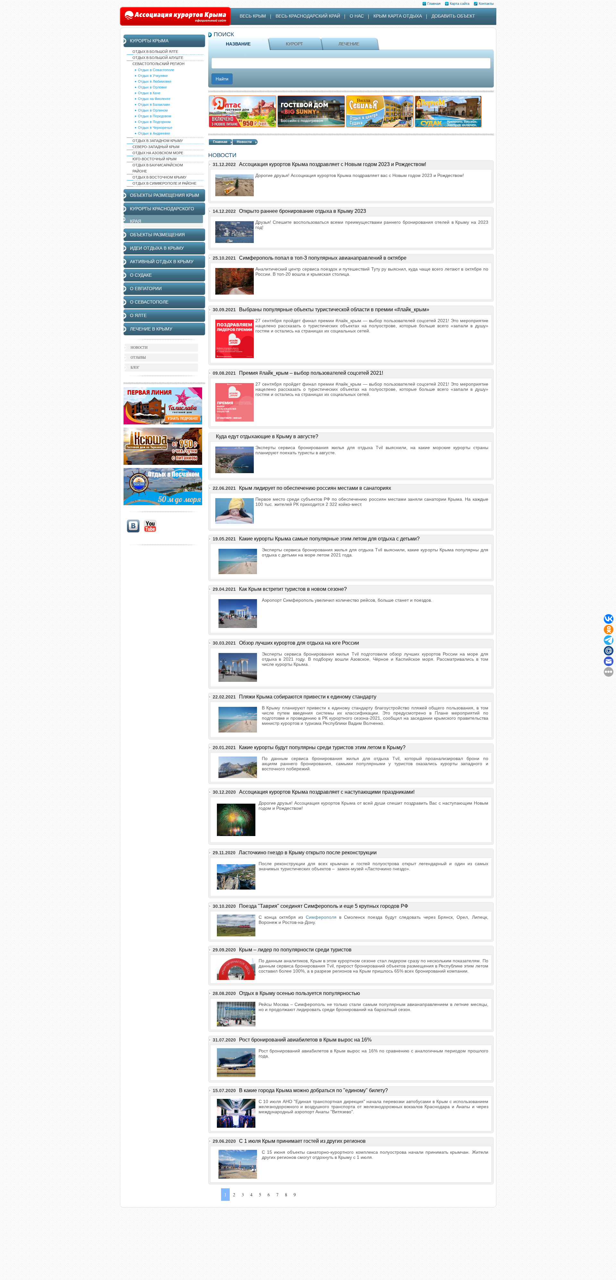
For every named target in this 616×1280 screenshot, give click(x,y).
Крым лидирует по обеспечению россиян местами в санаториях (315, 488)
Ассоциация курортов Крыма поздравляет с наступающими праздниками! (327, 792)
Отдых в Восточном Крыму (159, 177)
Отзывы (138, 357)
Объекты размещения (157, 234)
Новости (244, 142)
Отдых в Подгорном (154, 122)
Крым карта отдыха (397, 16)
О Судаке (141, 275)
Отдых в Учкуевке (153, 76)
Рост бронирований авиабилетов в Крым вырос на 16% (305, 1039)
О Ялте (138, 315)
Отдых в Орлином (153, 110)
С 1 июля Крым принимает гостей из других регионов (302, 1141)
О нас (357, 16)
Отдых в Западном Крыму (158, 141)
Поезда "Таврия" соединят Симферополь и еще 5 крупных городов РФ (323, 906)
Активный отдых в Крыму (161, 261)
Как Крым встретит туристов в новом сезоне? (293, 589)
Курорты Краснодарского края (162, 215)
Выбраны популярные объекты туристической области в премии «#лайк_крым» (334, 309)
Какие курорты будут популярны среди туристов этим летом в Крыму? (322, 747)
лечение (348, 43)
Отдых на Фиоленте (154, 99)
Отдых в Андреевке (154, 133)
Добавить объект (453, 16)
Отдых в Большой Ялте (155, 52)
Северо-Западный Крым (156, 147)
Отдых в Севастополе (156, 70)
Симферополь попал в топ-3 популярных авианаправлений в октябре (322, 258)
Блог (135, 367)
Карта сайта (459, 3)
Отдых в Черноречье (155, 128)
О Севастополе (149, 302)
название (238, 43)
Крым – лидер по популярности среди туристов (295, 949)
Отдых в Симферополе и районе (164, 183)
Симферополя (321, 917)
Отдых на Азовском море (158, 153)
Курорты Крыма (149, 40)
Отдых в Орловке (152, 87)
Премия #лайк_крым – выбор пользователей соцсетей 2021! (311, 373)
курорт (294, 43)
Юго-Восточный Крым (154, 159)
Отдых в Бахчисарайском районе (158, 168)
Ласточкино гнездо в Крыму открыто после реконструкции (308, 852)
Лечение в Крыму (151, 328)
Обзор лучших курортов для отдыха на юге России (299, 643)
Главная (434, 3)
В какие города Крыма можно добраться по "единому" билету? (313, 1090)
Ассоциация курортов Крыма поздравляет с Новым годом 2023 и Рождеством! (332, 164)
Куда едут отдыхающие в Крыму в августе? (267, 436)
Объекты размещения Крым (164, 195)
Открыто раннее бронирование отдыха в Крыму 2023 (302, 211)
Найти (222, 78)
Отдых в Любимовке (154, 81)
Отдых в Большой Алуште (158, 58)
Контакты (486, 3)
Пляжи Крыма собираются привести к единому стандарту (307, 696)
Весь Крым (253, 16)
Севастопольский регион (158, 64)
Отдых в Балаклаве (154, 104)
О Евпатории (146, 288)
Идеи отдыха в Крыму (157, 248)
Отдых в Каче (149, 93)
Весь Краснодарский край (308, 16)
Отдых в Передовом (154, 116)
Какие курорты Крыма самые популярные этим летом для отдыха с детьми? (329, 538)
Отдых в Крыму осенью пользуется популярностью (299, 993)
